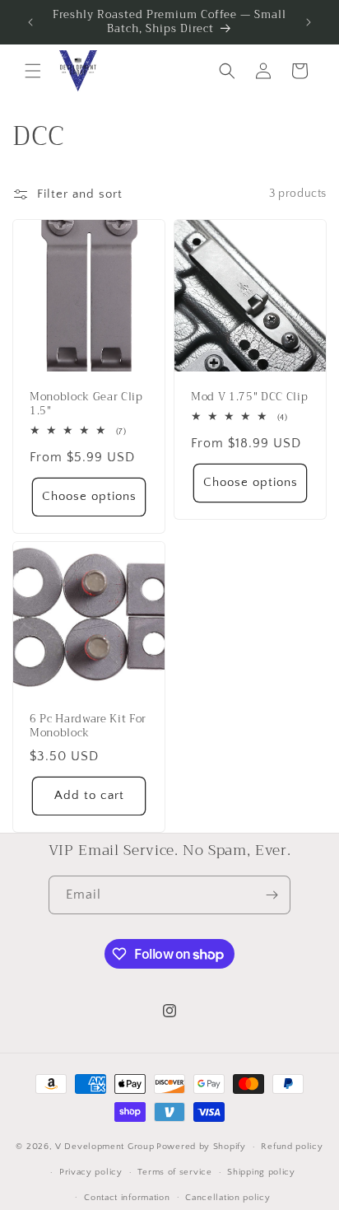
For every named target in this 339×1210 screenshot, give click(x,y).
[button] (33, 71)
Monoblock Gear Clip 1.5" (86, 404)
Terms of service (174, 1172)
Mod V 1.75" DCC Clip (249, 397)
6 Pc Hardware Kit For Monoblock (88, 726)
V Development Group (104, 1147)
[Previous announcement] (30, 22)
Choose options (89, 496)
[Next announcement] (308, 22)
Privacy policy (91, 1172)
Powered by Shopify (201, 1147)
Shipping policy (261, 1172)
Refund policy (292, 1147)
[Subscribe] (271, 895)
